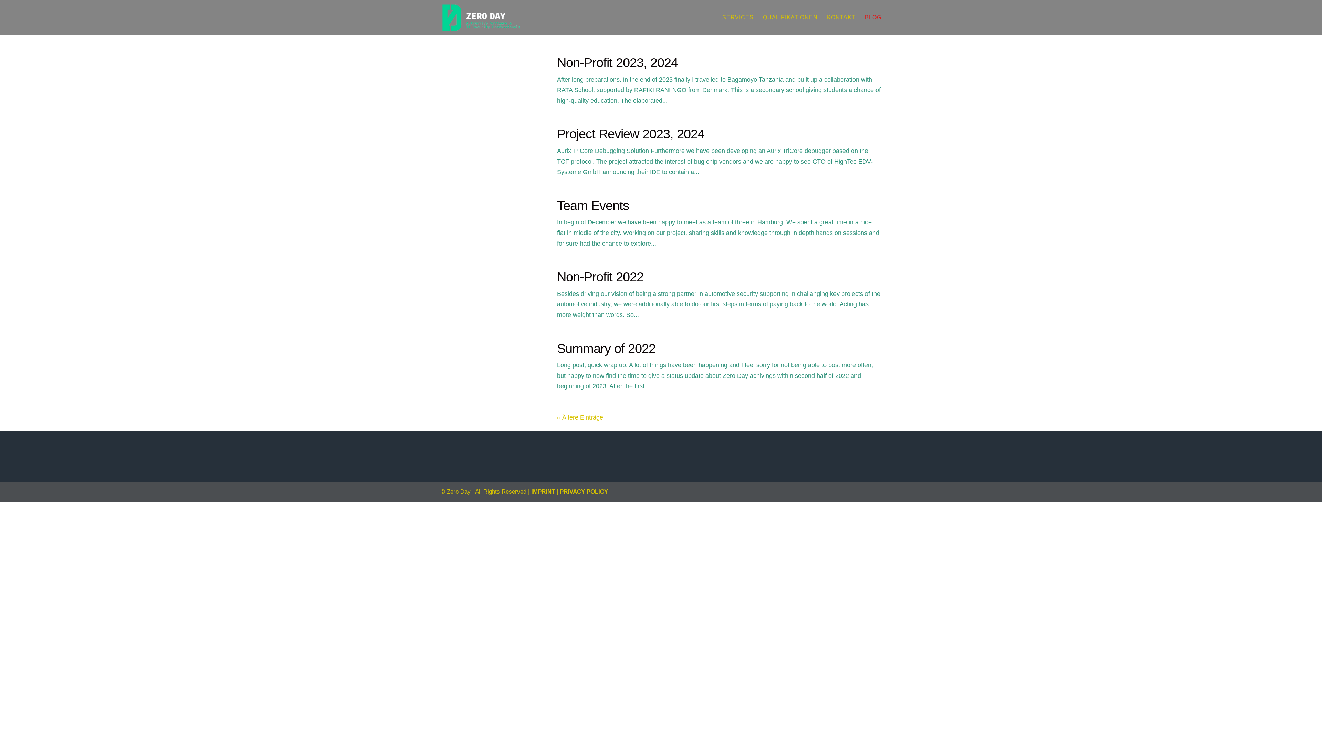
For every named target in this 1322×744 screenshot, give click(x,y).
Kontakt (841, 17)
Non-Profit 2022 (600, 277)
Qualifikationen (790, 17)
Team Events (593, 205)
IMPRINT (543, 491)
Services (738, 17)
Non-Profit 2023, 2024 (617, 62)
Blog (873, 17)
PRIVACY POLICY (584, 491)
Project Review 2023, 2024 (630, 134)
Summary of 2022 (606, 348)
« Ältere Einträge (580, 417)
